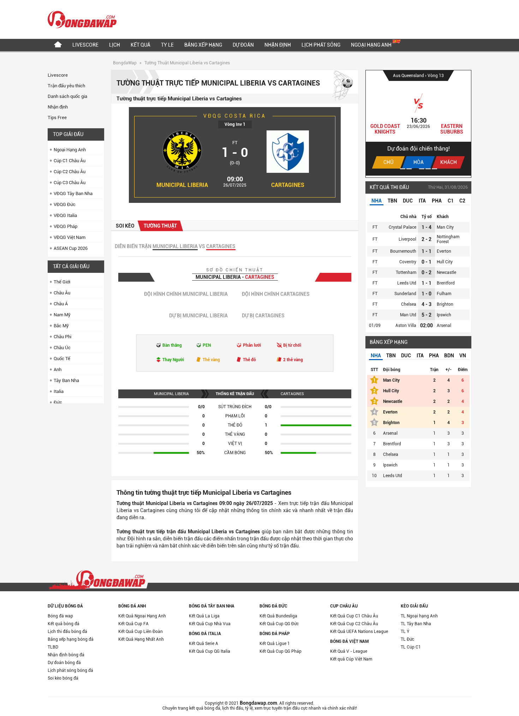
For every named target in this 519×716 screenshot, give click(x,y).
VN (462, 355)
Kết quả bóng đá (63, 623)
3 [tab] (415, 168)
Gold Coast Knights (385, 129)
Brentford (446, 283)
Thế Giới (62, 281)
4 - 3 (426, 304)
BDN (449, 355)
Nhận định (277, 45)
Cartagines (287, 185)
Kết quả (140, 45)
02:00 (426, 325)
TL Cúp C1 (411, 647)
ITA (422, 201)
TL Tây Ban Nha (416, 623)
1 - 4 (426, 227)
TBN (392, 201)
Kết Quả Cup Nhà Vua (210, 623)
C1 (451, 201)
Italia (59, 391)
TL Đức (407, 639)
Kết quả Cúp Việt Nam (351, 659)
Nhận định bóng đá (66, 654)
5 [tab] (428, 168)
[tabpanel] (418, 123)
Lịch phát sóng (321, 45)
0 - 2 (426, 272)
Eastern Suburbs (451, 129)
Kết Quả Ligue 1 (275, 643)
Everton (444, 251)
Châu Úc (62, 347)
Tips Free (57, 117)
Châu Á (61, 303)
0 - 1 (426, 262)
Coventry (407, 261)
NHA (376, 201)
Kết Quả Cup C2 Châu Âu (354, 623)
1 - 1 (426, 251)
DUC (408, 201)
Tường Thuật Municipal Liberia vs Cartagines (187, 62)
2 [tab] (409, 168)
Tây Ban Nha (66, 380)
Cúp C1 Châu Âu (69, 160)
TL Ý (405, 631)
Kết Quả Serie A (203, 643)
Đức (58, 402)
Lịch (114, 45)
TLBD (53, 647)
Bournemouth (403, 251)
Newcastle (446, 272)
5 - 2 (426, 315)
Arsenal (444, 325)
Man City (445, 227)
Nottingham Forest (448, 239)
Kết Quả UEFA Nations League (359, 631)
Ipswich (444, 314)
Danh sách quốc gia (67, 96)
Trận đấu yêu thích (66, 85)
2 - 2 (426, 239)
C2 (462, 201)
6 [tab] (434, 168)
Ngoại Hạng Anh (372, 45)
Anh (57, 369)
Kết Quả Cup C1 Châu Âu (354, 616)
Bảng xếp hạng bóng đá (71, 639)
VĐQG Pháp (65, 226)
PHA (437, 201)
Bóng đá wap (60, 616)
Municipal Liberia (182, 185)
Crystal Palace (402, 227)
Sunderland (405, 293)
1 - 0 (426, 294)
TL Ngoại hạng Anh (419, 616)
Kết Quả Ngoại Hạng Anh (142, 616)
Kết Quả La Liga (204, 616)
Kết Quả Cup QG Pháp (281, 651)
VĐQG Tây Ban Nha (73, 193)
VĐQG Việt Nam (69, 237)
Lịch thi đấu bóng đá (67, 631)
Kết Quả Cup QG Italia (209, 651)
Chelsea (408, 304)
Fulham (444, 293)
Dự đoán (243, 45)
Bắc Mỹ (61, 325)
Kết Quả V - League (348, 651)
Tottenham (406, 272)
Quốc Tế (62, 358)
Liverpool (407, 239)
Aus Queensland (409, 75)
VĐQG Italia (65, 215)
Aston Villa (405, 325)
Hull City (445, 261)
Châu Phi (62, 336)
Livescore (85, 45)
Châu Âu (62, 292)
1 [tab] (402, 168)
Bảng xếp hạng (203, 45)
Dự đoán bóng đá (64, 662)
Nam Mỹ (62, 314)
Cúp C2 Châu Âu (69, 171)
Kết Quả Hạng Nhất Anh (141, 639)
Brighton (445, 304)
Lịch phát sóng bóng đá (70, 670)
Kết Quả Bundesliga (278, 616)
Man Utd (408, 314)
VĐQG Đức (65, 204)
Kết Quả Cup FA (133, 623)
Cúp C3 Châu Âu (69, 182)
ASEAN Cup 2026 (71, 248)
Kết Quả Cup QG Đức (279, 623)
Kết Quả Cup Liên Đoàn (140, 631)
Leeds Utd (406, 283)
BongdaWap (125, 62)
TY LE (167, 45)
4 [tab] (421, 168)
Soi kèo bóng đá (63, 678)
